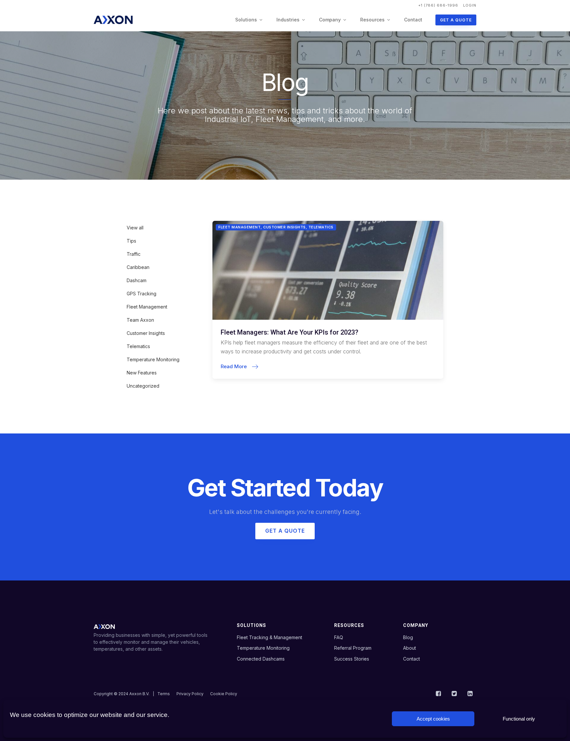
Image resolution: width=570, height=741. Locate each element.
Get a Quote (285, 530)
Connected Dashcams (261, 659)
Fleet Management (147, 307)
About (409, 648)
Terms (163, 693)
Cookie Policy (223, 693)
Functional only (519, 719)
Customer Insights (146, 333)
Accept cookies (433, 719)
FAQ (338, 637)
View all (135, 227)
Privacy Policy (190, 693)
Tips (131, 241)
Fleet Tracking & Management (269, 637)
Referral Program (352, 648)
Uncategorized (143, 386)
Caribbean (138, 267)
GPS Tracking (141, 293)
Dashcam (136, 280)
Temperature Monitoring (153, 359)
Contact (413, 19)
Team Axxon (140, 320)
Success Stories (351, 659)
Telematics (138, 346)
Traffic (134, 254)
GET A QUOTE (456, 19)
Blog (408, 637)
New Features (142, 372)
